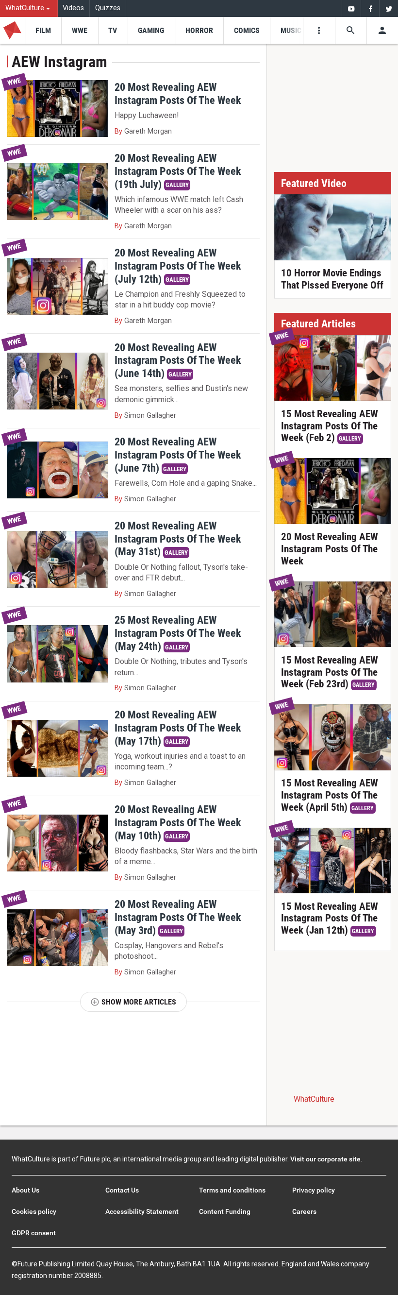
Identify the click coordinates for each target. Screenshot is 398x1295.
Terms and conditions (232, 1190)
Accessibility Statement (142, 1211)
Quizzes (107, 8)
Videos (73, 8)
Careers (304, 1211)
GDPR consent (34, 1233)
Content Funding (224, 1211)
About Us (25, 1190)
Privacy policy (313, 1190)
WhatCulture (314, 1099)
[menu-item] (43, 30)
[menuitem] (29, 8)
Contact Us (122, 1190)
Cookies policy (34, 1211)
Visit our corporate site (325, 1159)
